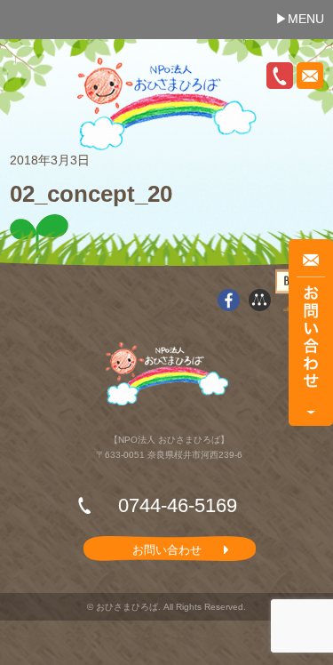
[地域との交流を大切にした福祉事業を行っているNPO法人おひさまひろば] (166, 104)
